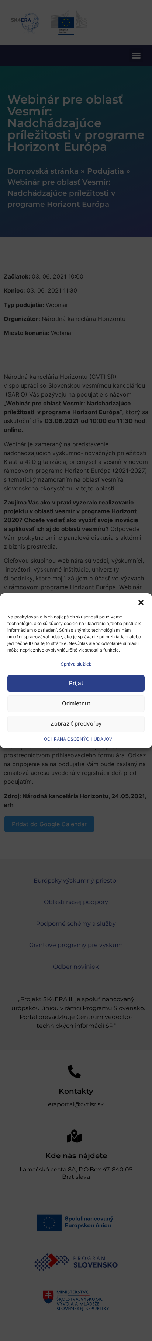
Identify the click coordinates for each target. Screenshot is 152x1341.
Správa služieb (76, 664)
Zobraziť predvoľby (76, 723)
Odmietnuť (76, 703)
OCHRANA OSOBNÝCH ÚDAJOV (78, 739)
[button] (141, 602)
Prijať (76, 683)
